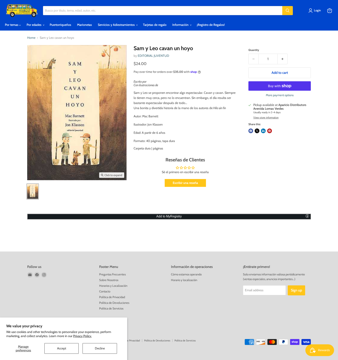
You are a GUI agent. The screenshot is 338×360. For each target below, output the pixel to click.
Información (180, 25)
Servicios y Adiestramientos (117, 25)
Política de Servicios (111, 308)
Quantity (253, 50)
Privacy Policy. (82, 336)
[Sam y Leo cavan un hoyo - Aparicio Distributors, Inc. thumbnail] (33, 191)
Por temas (12, 25)
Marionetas (84, 25)
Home (31, 38)
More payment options (280, 95)
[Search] (287, 10)
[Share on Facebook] (250, 130)
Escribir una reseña (185, 183)
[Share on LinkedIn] (263, 130)
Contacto (104, 291)
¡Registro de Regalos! (211, 25)
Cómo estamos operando (186, 274)
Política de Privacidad (112, 297)
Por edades (34, 25)
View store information (266, 117)
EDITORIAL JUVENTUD (153, 56)
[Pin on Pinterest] (269, 130)
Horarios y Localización (113, 286)
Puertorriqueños (60, 25)
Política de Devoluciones (114, 303)
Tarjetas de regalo (154, 25)
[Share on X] (257, 130)
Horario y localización (184, 280)
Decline (100, 348)
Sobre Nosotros (108, 280)
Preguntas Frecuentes (112, 274)
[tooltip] (307, 216)
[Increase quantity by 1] (283, 59)
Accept (61, 348)
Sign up (296, 290)
